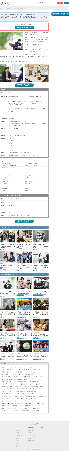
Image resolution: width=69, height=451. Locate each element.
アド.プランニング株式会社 (44, 7)
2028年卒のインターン (16, 410)
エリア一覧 (18, 437)
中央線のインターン (38, 383)
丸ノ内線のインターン (19, 391)
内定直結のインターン (18, 376)
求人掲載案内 (30, 428)
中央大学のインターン (38, 406)
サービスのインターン (17, 366)
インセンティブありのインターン (7, 371)
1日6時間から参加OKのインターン (7, 386)
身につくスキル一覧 (19, 433)
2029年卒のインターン (5, 389)
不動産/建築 (29, 7)
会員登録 (60, 3)
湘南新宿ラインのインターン (21, 386)
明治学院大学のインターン (29, 403)
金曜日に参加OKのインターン (29, 400)
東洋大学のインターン (16, 408)
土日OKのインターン (31, 371)
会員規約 (17, 443)
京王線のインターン (42, 396)
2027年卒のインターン (32, 393)
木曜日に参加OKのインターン (31, 398)
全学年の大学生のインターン (17, 403)
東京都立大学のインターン (17, 405)
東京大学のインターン (5, 403)
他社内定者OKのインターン (6, 376)
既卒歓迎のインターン (38, 376)
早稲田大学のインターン (18, 406)
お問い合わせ (18, 446)
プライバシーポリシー (20, 441)
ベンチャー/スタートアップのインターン (18, 367)
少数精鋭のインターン (32, 367)
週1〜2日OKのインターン (20, 371)
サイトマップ (18, 440)
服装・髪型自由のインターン (36, 372)
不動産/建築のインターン (6, 366)
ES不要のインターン (28, 376)
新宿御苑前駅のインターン (27, 410)
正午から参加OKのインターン (6, 391)
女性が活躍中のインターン (30, 374)
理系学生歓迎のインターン (6, 374)
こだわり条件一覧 (19, 435)
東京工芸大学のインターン (29, 405)
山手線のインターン (5, 383)
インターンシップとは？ (20, 428)
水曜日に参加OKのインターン (6, 398)
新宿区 (34, 14)
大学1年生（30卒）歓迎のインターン (8, 379)
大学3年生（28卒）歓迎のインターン (8, 381)
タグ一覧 (17, 432)
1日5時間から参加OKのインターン (27, 384)
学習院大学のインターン (19, 396)
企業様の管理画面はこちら (33, 440)
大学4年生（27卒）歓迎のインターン (24, 381)
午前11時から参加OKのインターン (33, 389)
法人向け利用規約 (31, 430)
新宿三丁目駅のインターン (6, 400)
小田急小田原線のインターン (6, 406)
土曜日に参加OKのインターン (19, 401)
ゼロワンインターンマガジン (46, 428)
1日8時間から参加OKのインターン (7, 388)
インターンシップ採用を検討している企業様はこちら (43, 2)
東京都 (30, 14)
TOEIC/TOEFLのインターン (6, 412)
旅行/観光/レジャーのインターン (26, 383)
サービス (35, 7)
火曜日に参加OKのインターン (31, 396)
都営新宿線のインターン (5, 405)
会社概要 (17, 445)
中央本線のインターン (15, 384)
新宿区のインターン (5, 367)
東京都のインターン (35, 366)
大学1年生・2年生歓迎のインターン (21, 372)
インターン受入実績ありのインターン (8, 369)
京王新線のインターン (17, 400)
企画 (52, 7)
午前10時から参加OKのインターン (18, 389)
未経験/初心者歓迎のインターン (7, 372)
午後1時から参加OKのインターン (31, 391)
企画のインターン (26, 366)
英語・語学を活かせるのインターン (23, 369)
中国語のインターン (39, 384)
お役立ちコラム (18, 438)
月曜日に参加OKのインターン (6, 396)
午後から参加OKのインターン (34, 388)
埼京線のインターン (5, 384)
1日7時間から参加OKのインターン (35, 386)
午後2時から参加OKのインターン (7, 393)
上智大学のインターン (36, 408)
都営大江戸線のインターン (41, 403)
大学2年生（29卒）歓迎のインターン (24, 379)
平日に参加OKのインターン (6, 401)
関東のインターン (28, 406)
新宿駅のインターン (36, 381)
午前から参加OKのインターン (21, 388)
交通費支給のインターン (37, 369)
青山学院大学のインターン (21, 393)
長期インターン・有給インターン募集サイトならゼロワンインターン (12, 7)
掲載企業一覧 (18, 430)
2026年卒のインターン (38, 410)
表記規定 (30, 432)
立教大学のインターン (26, 408)
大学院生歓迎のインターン (18, 374)
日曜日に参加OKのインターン (32, 401)
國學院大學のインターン (19, 398)
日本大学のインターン (5, 410)
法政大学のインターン (5, 408)
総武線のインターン (14, 383)
